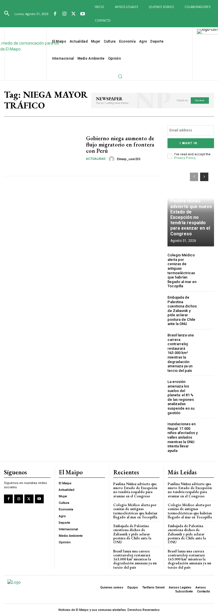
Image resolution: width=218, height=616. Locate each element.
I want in (188, 143)
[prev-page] (194, 177)
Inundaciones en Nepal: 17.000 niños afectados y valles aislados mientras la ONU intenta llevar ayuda (182, 437)
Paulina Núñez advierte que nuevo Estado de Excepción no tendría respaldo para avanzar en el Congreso (191, 217)
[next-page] (204, 177)
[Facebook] (55, 14)
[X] (73, 14)
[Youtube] (82, 14)
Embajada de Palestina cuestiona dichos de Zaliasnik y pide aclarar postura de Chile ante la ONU (182, 310)
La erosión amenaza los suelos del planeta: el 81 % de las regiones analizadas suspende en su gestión (180, 397)
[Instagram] (64, 14)
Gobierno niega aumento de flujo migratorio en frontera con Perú (120, 144)
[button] (7, 13)
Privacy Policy (184, 158)
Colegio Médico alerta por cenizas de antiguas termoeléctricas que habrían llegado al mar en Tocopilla (181, 270)
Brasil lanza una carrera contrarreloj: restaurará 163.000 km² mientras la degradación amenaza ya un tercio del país (180, 353)
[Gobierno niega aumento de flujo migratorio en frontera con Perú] (43, 148)
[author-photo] (112, 159)
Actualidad (96, 159)
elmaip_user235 (128, 159)
